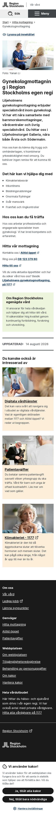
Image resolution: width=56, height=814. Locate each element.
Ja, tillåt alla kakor (28, 791)
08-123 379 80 (27, 259)
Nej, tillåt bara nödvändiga (28, 799)
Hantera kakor (13, 682)
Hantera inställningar (30, 808)
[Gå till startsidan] (13, 4)
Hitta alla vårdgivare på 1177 (22, 712)
